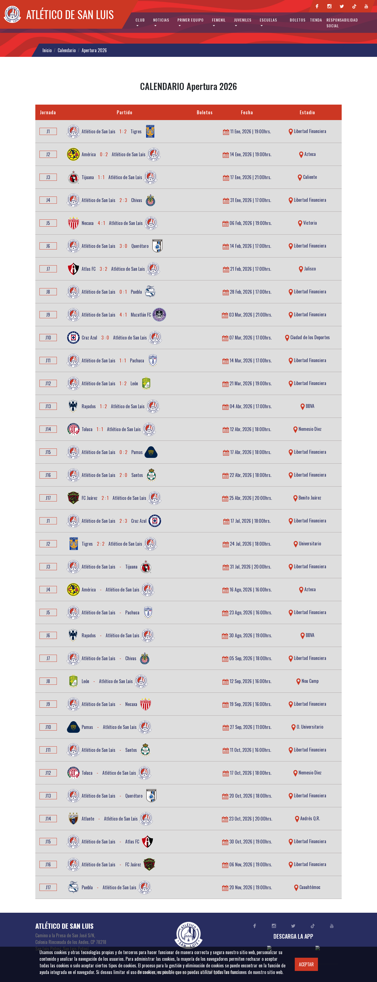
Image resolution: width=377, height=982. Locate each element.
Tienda (316, 20)
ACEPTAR (306, 964)
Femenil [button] (219, 20)
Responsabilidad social (342, 22)
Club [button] (140, 20)
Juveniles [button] (242, 20)
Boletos (298, 20)
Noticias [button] (161, 20)
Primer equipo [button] (190, 20)
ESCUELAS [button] (268, 20)
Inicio (47, 50)
